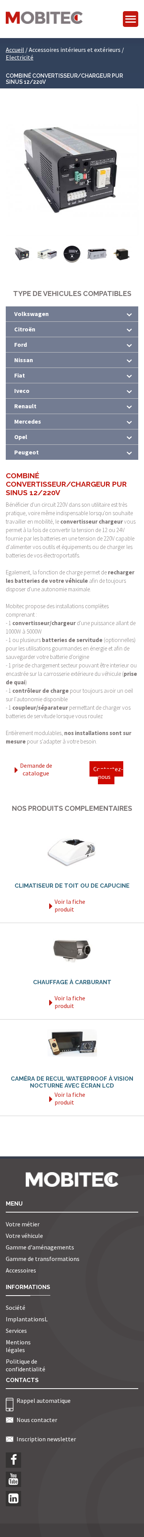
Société (15, 1307)
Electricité (19, 57)
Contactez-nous (108, 772)
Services (16, 1330)
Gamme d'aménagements (40, 1247)
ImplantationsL (27, 1319)
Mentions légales (18, 1346)
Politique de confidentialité (25, 1365)
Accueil (15, 49)
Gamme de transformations (42, 1259)
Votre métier (23, 1224)
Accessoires (21, 1270)
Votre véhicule (24, 1235)
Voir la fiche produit (70, 905)
